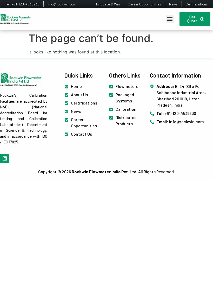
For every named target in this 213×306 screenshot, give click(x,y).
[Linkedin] (4, 158)
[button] (170, 19)
